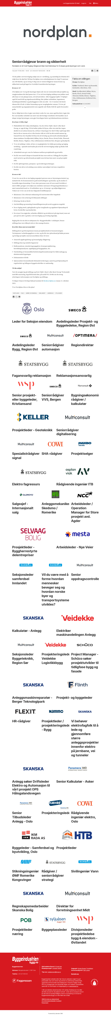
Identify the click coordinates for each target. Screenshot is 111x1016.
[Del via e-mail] (97, 71)
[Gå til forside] (23, 3)
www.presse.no (73, 986)
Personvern (45, 1003)
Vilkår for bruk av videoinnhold (50, 999)
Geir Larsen (86, 970)
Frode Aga (59, 966)
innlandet (42, 293)
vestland (16, 293)
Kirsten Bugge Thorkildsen (85, 968)
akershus (50, 293)
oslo (22, 293)
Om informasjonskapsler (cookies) (51, 1001)
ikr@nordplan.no (50, 281)
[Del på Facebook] (92, 71)
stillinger (59, 293)
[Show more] (85, 107)
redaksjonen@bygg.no (54, 972)
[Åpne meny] (96, 3)
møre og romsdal (31, 293)
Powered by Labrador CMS (55, 1013)
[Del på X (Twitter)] (95, 71)
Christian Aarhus (57, 968)
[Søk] (90, 3)
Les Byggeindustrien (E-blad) (71, 3)
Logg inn (83, 3)
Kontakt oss (75, 974)
